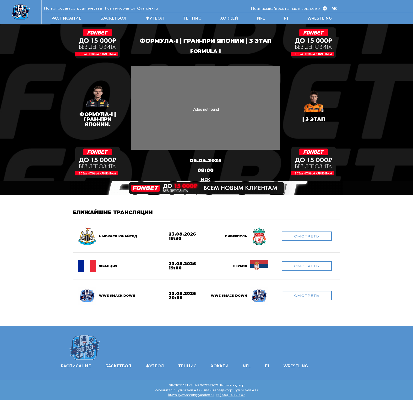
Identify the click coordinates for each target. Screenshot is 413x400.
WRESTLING (319, 18)
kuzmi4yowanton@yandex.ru (131, 8)
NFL (261, 18)
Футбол (155, 18)
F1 (286, 18)
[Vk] (334, 8)
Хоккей (229, 18)
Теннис (192, 18)
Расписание (66, 18)
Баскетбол (113, 18)
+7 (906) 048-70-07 (230, 395)
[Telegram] (324, 8)
